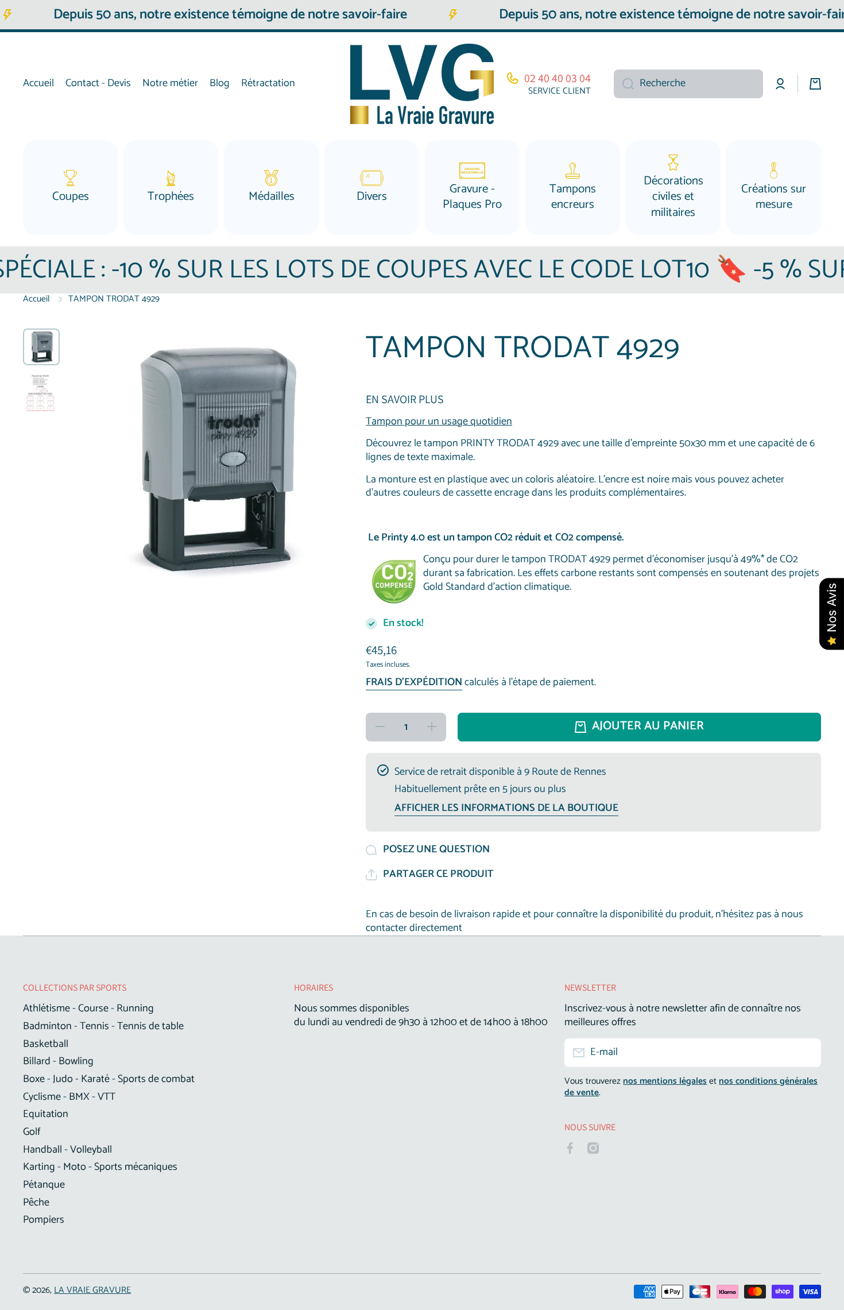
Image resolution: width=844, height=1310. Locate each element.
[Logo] (422, 84)
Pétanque (44, 1184)
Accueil (36, 299)
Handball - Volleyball (67, 1149)
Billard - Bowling (58, 1061)
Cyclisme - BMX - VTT (69, 1096)
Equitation (45, 1114)
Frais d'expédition (414, 683)
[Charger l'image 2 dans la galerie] (41, 393)
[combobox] (688, 83)
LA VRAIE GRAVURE (92, 1290)
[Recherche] (624, 83)
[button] (430, 875)
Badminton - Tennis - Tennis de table (103, 1026)
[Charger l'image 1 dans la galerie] (41, 347)
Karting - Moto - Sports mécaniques (100, 1166)
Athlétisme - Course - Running (88, 1008)
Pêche (36, 1202)
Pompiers (43, 1219)
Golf (31, 1131)
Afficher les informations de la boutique (506, 809)
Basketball (45, 1043)
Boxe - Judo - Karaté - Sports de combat (109, 1079)
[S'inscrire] (806, 1052)
